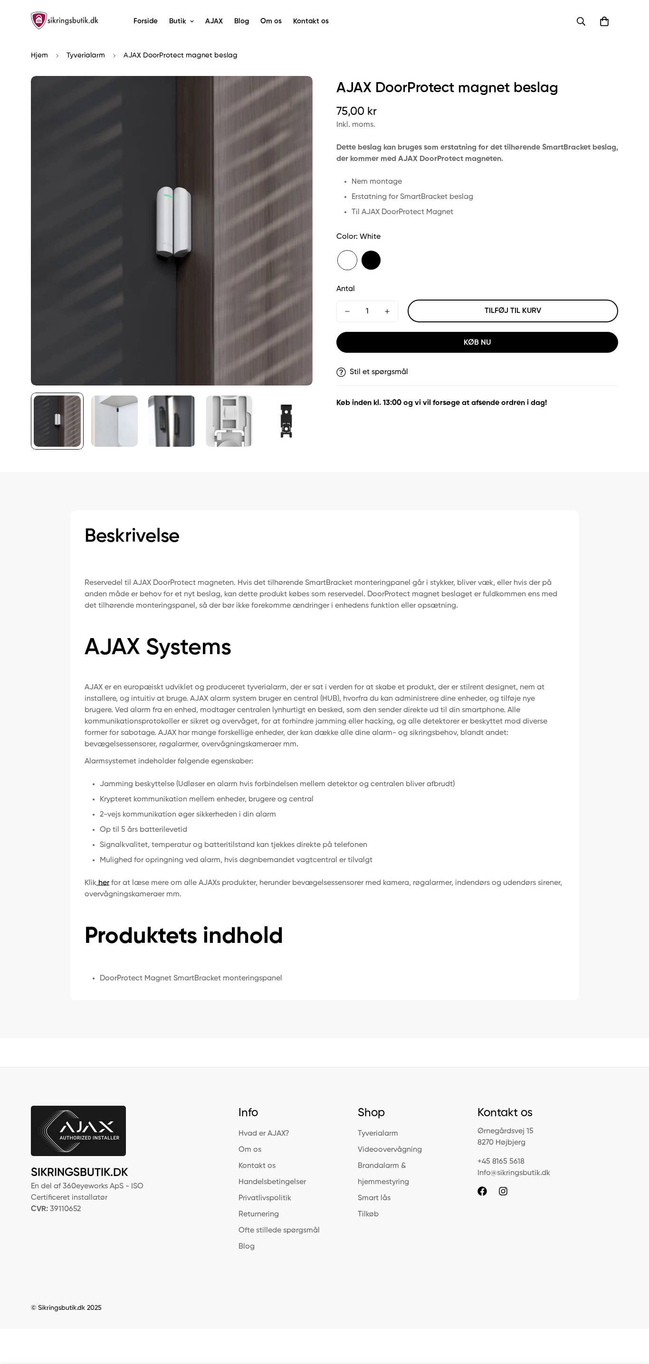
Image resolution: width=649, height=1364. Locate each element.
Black (371, 260)
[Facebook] (482, 1191)
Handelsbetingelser (272, 1182)
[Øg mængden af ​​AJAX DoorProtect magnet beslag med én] (387, 311)
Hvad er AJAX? (264, 1134)
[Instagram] (503, 1191)
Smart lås (374, 1198)
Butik (177, 21)
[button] (604, 21)
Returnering (259, 1214)
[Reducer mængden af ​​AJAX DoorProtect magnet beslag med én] (347, 311)
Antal (345, 289)
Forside (146, 21)
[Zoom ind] (292, 96)
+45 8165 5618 (501, 1162)
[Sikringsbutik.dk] (65, 21)
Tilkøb (368, 1214)
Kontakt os (311, 21)
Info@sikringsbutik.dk (513, 1173)
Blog (241, 21)
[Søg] (581, 21)
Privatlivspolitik (265, 1198)
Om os (271, 21)
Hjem (39, 55)
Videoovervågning (390, 1150)
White (347, 260)
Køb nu (477, 343)
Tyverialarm (86, 55)
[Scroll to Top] (630, 1312)
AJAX (214, 21)
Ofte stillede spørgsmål (279, 1230)
